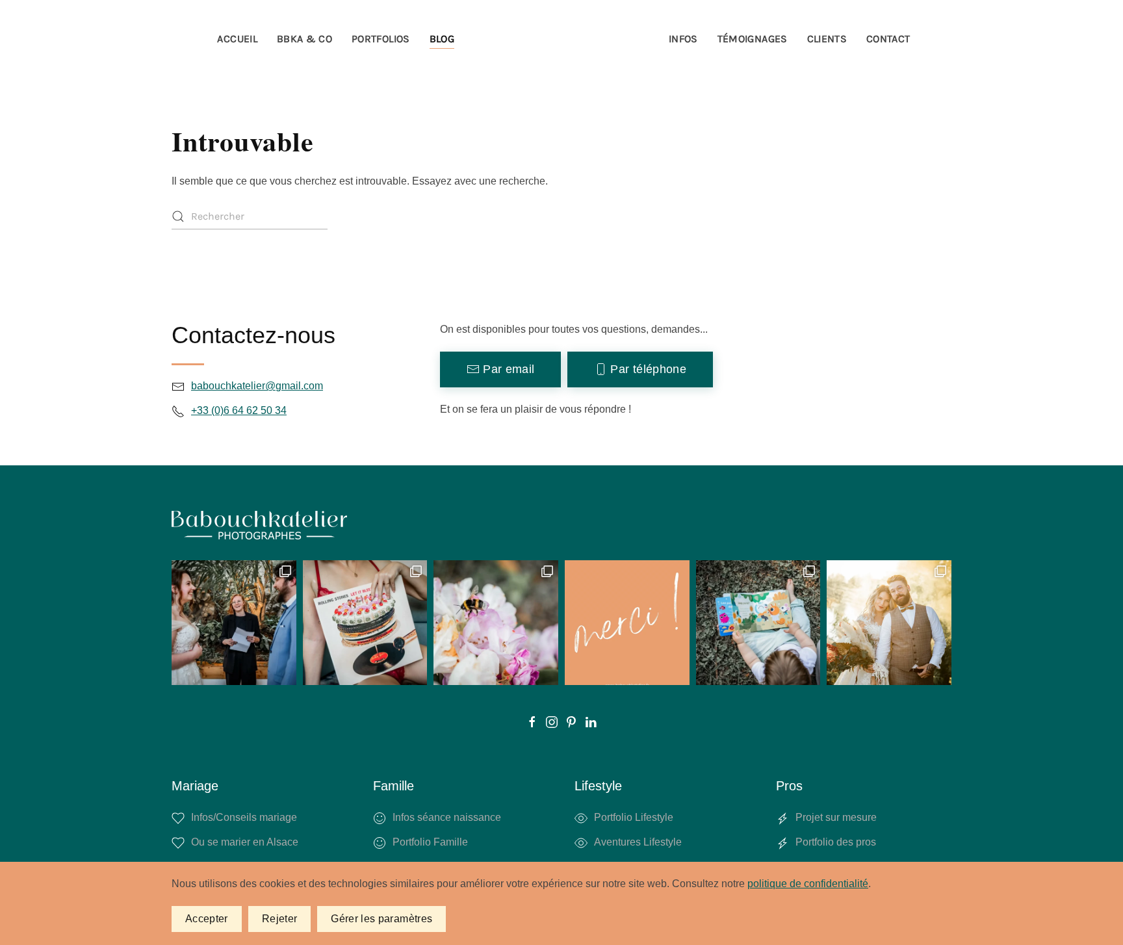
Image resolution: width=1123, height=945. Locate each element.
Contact (888, 38)
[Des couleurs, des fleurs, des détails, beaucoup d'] (234, 622)
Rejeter (279, 918)
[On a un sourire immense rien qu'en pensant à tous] (758, 622)
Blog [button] (442, 38)
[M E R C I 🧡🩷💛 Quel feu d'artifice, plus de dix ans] (627, 622)
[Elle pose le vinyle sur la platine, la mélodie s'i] (365, 622)
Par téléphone (648, 369)
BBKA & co (304, 38)
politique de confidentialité (807, 883)
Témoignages (752, 38)
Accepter (206, 918)
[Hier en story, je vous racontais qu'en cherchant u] (889, 622)
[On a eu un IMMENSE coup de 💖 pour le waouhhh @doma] (495, 622)
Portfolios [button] (381, 38)
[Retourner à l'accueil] (561, 39)
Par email (508, 369)
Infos (683, 38)
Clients (827, 38)
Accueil (237, 38)
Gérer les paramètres (381, 918)
